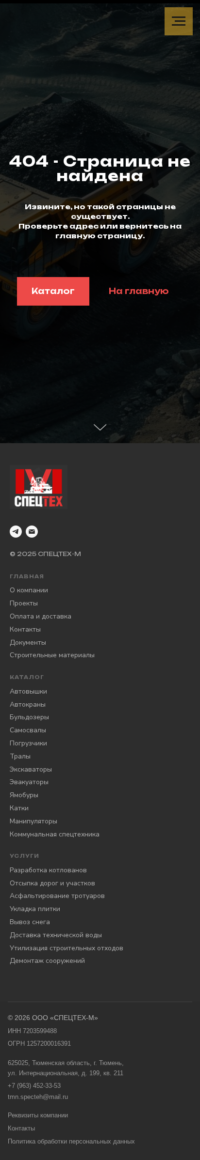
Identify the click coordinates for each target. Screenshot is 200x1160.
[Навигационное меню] (178, 21)
